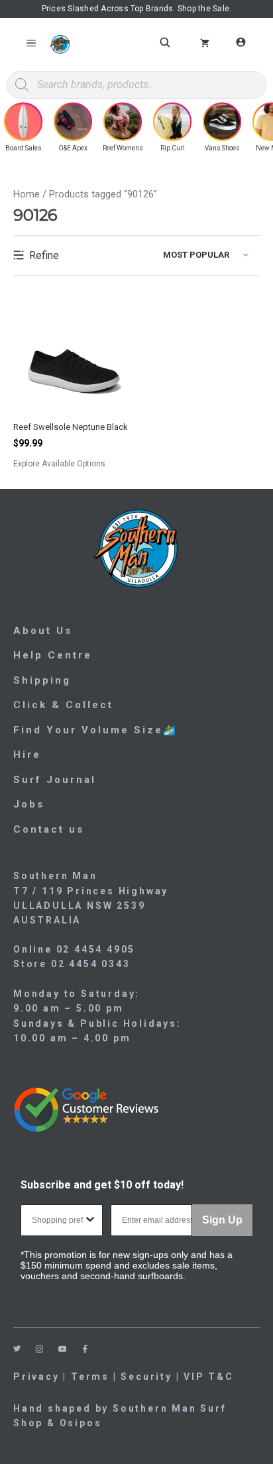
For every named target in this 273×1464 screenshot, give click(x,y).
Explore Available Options (74, 464)
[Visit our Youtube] (62, 1349)
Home (26, 194)
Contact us (48, 829)
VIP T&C (209, 1376)
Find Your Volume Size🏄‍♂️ (95, 730)
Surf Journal (54, 780)
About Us (42, 631)
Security (146, 1376)
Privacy (36, 1376)
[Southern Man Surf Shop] (60, 44)
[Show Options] (90, 1220)
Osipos (81, 1423)
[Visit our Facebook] (85, 1349)
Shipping (42, 680)
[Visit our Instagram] (39, 1349)
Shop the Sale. (204, 8)
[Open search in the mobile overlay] (167, 42)
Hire (27, 754)
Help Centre (52, 655)
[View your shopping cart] (204, 44)
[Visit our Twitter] (17, 1348)
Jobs (28, 804)
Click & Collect (63, 705)
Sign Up (222, 1220)
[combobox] (57, 1220)
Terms (90, 1376)
